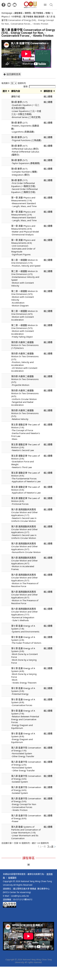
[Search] (51, 4)
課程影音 (48, 91)
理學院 (28, 13)
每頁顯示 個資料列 (13, 83)
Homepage (6, 13)
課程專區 (18, 13)
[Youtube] (9, 5)
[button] (28, 864)
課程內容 (15, 91)
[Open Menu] (45, 4)
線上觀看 (48, 96)
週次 (5, 91)
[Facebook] (3, 5)
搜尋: (25, 86)
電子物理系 (38, 13)
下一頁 (50, 846)
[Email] (15, 5)
